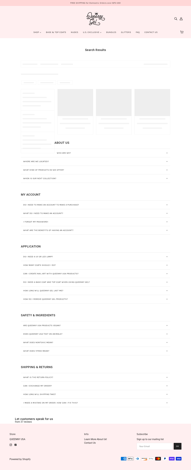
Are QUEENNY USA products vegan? (42, 325)
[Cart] (182, 32)
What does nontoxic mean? (38, 342)
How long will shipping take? (39, 394)
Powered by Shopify (20, 459)
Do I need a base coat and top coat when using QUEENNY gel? (56, 282)
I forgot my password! (35, 222)
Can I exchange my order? (37, 386)
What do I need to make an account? (43, 213)
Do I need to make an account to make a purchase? (51, 205)
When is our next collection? (39, 178)
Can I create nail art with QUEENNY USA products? (50, 273)
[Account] (181, 19)
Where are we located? (36, 161)
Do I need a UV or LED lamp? (38, 256)
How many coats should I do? (39, 265)
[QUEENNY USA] (95, 18)
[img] (175, 19)
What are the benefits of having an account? (48, 230)
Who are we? (64, 153)
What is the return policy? (38, 377)
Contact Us (90, 442)
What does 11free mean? (36, 351)
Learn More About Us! (95, 439)
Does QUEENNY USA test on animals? (42, 334)
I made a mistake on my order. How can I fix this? (50, 403)
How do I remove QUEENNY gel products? (45, 299)
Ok (177, 446)
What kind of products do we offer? (43, 170)
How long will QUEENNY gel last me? (43, 290)
